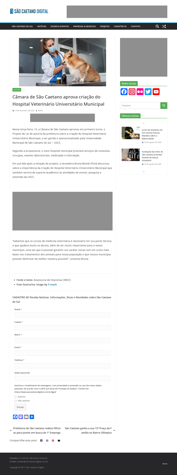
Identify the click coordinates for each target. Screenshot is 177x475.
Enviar (20, 407)
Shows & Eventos (60, 26)
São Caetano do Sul (22, 26)
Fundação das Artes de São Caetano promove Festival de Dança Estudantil (152, 156)
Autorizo (21, 396)
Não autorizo (24, 400)
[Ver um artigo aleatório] (164, 26)
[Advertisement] (117, 12)
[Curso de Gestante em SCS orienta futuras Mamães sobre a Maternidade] (131, 133)
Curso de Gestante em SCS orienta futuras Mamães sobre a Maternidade (152, 134)
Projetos (105, 26)
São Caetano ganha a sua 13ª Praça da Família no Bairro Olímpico (88, 430)
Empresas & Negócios (84, 26)
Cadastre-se (120, 26)
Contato (135, 26)
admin (40, 110)
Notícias (41, 26)
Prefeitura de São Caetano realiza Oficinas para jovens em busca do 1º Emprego (37, 430)
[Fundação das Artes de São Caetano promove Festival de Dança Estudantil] (131, 155)
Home (164, 464)
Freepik (52, 284)
